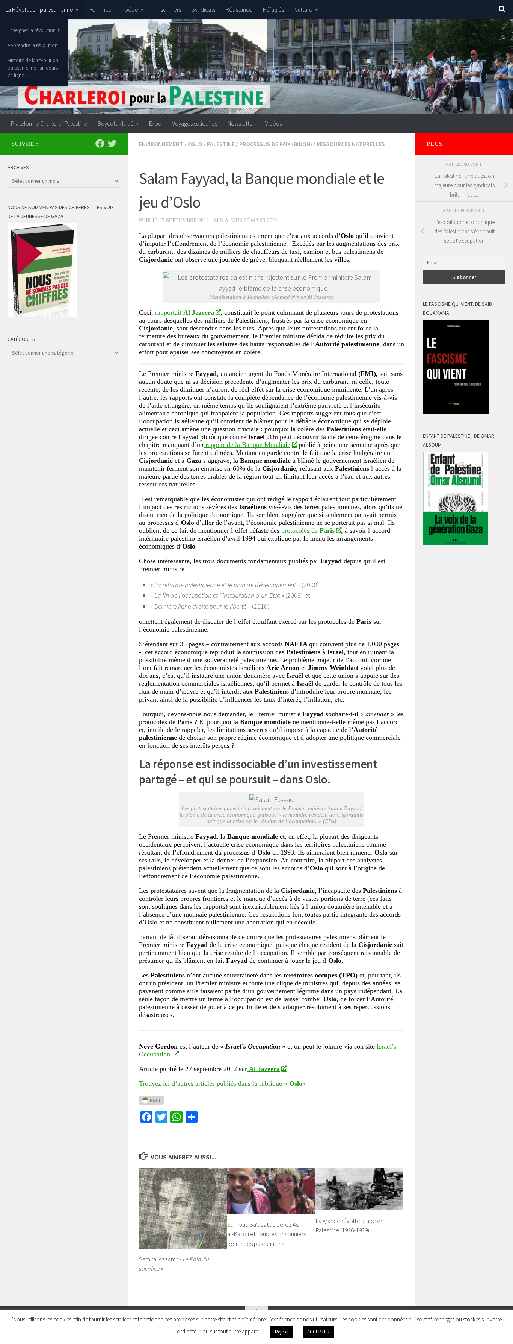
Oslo (195, 144)
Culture (303, 9)
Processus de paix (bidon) (275, 144)
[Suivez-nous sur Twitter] (111, 143)
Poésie (129, 9)
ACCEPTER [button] (318, 1332)
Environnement (161, 144)
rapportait (184, 312)
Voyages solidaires (194, 123)
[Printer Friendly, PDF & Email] (151, 1099)
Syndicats (203, 9)
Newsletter (241, 123)
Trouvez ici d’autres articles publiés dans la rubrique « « (223, 1083)
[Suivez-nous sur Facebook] (99, 143)
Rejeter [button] (282, 1332)
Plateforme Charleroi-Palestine (49, 123)
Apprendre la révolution (32, 45)
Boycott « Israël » (118, 123)
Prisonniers (167, 9)
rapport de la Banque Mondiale (247, 445)
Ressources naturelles (351, 144)
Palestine (221, 144)
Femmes (100, 9)
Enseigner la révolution (32, 30)
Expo (155, 123)
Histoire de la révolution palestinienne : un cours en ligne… (33, 68)
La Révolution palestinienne (39, 9)
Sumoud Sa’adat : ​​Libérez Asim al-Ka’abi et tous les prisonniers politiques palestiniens (266, 1234)
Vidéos (273, 123)
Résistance (239, 9)
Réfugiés (273, 9)
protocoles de (308, 530)
